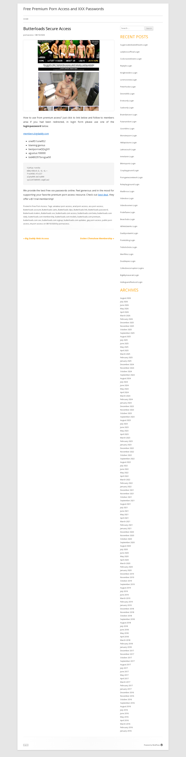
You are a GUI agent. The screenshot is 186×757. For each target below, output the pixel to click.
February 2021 (126, 525)
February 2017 (126, 685)
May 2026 (124, 308)
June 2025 (124, 343)
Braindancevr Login (128, 114)
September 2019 (127, 584)
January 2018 (126, 647)
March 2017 (125, 682)
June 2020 (124, 553)
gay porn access (94, 220)
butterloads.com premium (88, 216)
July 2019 (124, 591)
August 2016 (125, 706)
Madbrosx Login (127, 191)
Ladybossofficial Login (130, 51)
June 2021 (124, 511)
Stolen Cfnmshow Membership (97, 238)
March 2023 (125, 437)
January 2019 (126, 605)
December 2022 (127, 448)
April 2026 (124, 312)
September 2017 (127, 661)
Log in (26, 745)
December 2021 (127, 490)
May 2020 (124, 556)
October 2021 (126, 497)
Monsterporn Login (128, 135)
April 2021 (124, 518)
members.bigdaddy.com (36, 133)
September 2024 (127, 375)
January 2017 (126, 689)
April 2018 (124, 636)
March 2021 (125, 521)
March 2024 (125, 395)
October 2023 (126, 413)
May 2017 (124, 675)
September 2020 (127, 542)
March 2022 (125, 479)
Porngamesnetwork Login (131, 177)
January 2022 (126, 486)
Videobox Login (127, 198)
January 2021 (126, 528)
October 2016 (126, 699)
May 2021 (124, 514)
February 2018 (126, 643)
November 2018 (127, 612)
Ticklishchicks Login (128, 247)
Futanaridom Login (128, 121)
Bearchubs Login (127, 219)
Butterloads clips (65, 209)
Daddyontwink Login (129, 233)
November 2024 (127, 368)
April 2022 (124, 476)
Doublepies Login (127, 261)
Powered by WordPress (152, 745)
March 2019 (125, 598)
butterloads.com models (66, 216)
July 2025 (124, 340)
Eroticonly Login (127, 100)
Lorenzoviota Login (128, 79)
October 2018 (126, 615)
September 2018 (127, 619)
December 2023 (127, 406)
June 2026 (124, 305)
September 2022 (127, 458)
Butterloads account (32, 209)
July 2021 (124, 507)
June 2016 (124, 713)
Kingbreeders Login (128, 72)
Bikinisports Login (128, 163)
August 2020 (125, 546)
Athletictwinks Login (128, 226)
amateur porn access (62, 206)
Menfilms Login (126, 254)
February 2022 (126, 483)
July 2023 (124, 423)
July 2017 (124, 668)
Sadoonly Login (127, 107)
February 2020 (126, 566)
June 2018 (124, 629)
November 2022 (127, 451)
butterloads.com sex (32, 220)
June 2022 (124, 469)
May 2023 (124, 430)
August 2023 (125, 420)
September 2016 (127, 703)
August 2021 (125, 504)
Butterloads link (80, 209)
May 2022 (124, 472)
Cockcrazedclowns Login (131, 58)
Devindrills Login (127, 93)
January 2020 (126, 570)
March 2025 (125, 354)
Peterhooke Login (128, 86)
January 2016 (126, 731)
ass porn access (96, 206)
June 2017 (124, 671)
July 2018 (124, 626)
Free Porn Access (39, 206)
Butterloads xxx (48, 213)
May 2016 (124, 717)
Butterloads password (98, 209)
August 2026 (125, 298)
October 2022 (126, 455)
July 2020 (124, 549)
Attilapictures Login (128, 142)
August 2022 (125, 462)
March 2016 (125, 724)
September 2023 (127, 416)
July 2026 (124, 301)
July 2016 (124, 710)
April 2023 (124, 434)
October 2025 (126, 329)
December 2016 (127, 692)
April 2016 (124, 720)
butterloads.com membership (41, 216)
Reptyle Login (126, 65)
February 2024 (126, 399)
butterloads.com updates (75, 220)
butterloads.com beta (87, 213)
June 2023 (124, 427)
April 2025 (124, 350)
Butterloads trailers (31, 213)
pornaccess (28, 35)
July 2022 (124, 465)
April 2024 (124, 392)
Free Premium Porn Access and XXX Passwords (63, 8)
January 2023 (126, 444)
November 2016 (127, 696)
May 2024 (124, 389)
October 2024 (126, 371)
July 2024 (124, 382)
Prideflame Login (127, 212)
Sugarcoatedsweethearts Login (134, 44)
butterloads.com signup (52, 220)
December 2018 (127, 608)
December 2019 (127, 573)
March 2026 (125, 315)
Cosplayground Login (129, 170)
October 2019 (126, 580)
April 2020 (124, 560)
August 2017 (125, 664)
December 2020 (127, 532)
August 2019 (125, 587)
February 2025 (126, 357)
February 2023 (126, 441)
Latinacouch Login (128, 149)
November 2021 (127, 493)
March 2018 (125, 640)
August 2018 (125, 622)
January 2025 (126, 361)
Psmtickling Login (127, 240)
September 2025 (127, 333)
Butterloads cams (49, 209)
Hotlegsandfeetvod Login (131, 282)
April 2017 (124, 678)
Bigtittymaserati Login (129, 275)
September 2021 (127, 500)
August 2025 (125, 336)
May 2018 (124, 633)
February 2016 (126, 727)
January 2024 (126, 402)
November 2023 (127, 409)
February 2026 (126, 319)
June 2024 (124, 385)
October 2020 (126, 539)
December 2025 (127, 322)
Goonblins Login (127, 128)
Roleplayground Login (129, 184)
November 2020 (127, 535)
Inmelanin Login (127, 156)
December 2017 (127, 650)
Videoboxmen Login (129, 205)
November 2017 (127, 654)
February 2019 (126, 601)
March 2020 (125, 563)
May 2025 (124, 347)
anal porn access (80, 206)
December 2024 (127, 364)
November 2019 (127, 577)
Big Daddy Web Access (36, 238)
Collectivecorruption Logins (132, 268)
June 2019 (124, 594)
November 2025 (127, 326)
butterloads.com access (66, 213)
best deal (103, 194)
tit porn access (36, 223)
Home (25, 19)
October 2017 (126, 657)
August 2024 (125, 378)
